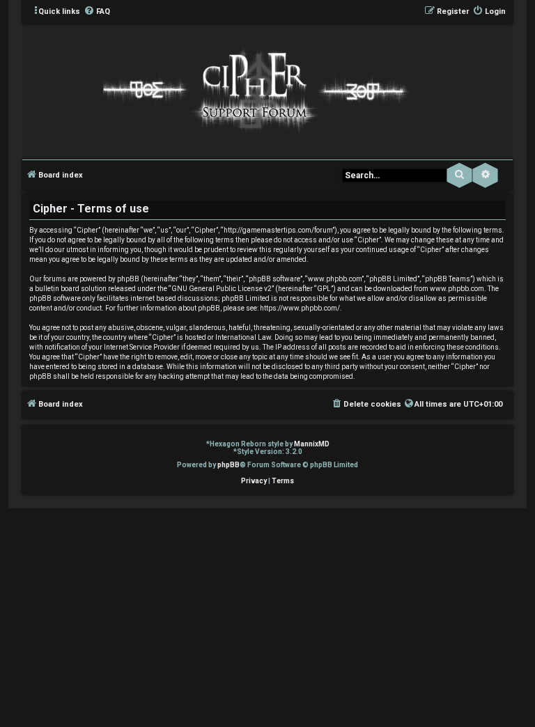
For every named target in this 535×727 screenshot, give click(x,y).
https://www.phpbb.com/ (300, 308)
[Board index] (253, 90)
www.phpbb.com (457, 288)
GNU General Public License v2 (221, 288)
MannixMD (311, 444)
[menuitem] (97, 11)
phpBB (228, 465)
